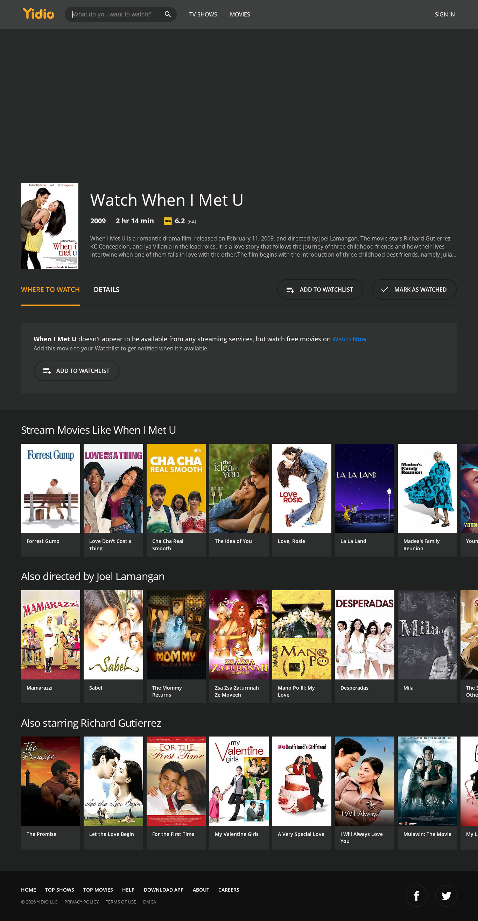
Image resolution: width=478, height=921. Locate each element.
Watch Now (349, 339)
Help (128, 889)
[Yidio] (38, 15)
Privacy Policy (81, 902)
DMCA (149, 902)
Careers (228, 889)
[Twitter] (446, 896)
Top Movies (98, 889)
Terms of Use (121, 902)
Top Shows (59, 889)
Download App (164, 889)
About (201, 889)
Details (106, 289)
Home (28, 889)
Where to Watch (50, 289)
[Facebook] (417, 896)
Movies (240, 14)
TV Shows (203, 14)
